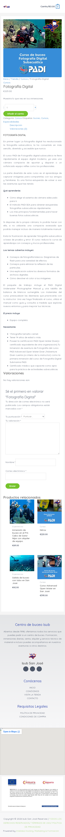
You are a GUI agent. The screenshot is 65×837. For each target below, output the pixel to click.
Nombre (10, 462)
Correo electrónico (16, 471)
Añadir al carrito (15, 113)
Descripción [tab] (16, 125)
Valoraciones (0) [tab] (18, 128)
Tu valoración (13, 420)
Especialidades (11, 121)
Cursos (24, 79)
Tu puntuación (14, 416)
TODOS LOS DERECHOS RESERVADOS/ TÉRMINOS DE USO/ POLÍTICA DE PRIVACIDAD (32, 822)
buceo (36, 118)
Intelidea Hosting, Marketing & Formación (37, 830)
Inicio (6, 79)
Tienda (14, 79)
